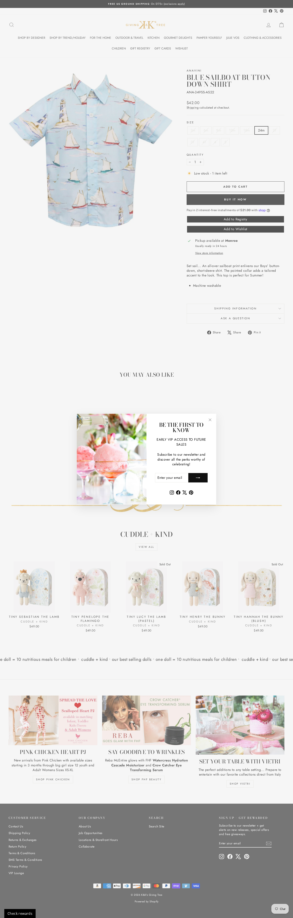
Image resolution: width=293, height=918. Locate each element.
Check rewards (20, 913)
